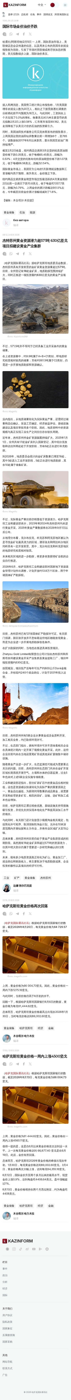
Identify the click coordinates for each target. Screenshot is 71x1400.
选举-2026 (13, 14)
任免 (32, 14)
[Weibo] (27, 1249)
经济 (40, 1028)
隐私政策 (7, 1321)
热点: (3, 14)
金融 (50, 1028)
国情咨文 (48, 14)
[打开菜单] (65, 4)
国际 (4, 1295)
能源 (32, 212)
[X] (30, 34)
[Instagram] (4, 34)
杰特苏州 (45, 877)
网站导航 (7, 1361)
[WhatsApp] (11, 34)
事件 (39, 14)
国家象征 (7, 1328)
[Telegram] (17, 34)
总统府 (24, 14)
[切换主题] (54, 5)
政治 (4, 1275)
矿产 (16, 877)
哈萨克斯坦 (26, 1028)
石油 (22, 212)
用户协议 (7, 1315)
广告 (4, 1374)
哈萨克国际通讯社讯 (17, 923)
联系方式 (7, 1368)
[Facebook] (24, 34)
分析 (4, 1281)
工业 (6, 877)
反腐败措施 (8, 1335)
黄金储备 (9, 212)
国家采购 (7, 1341)
